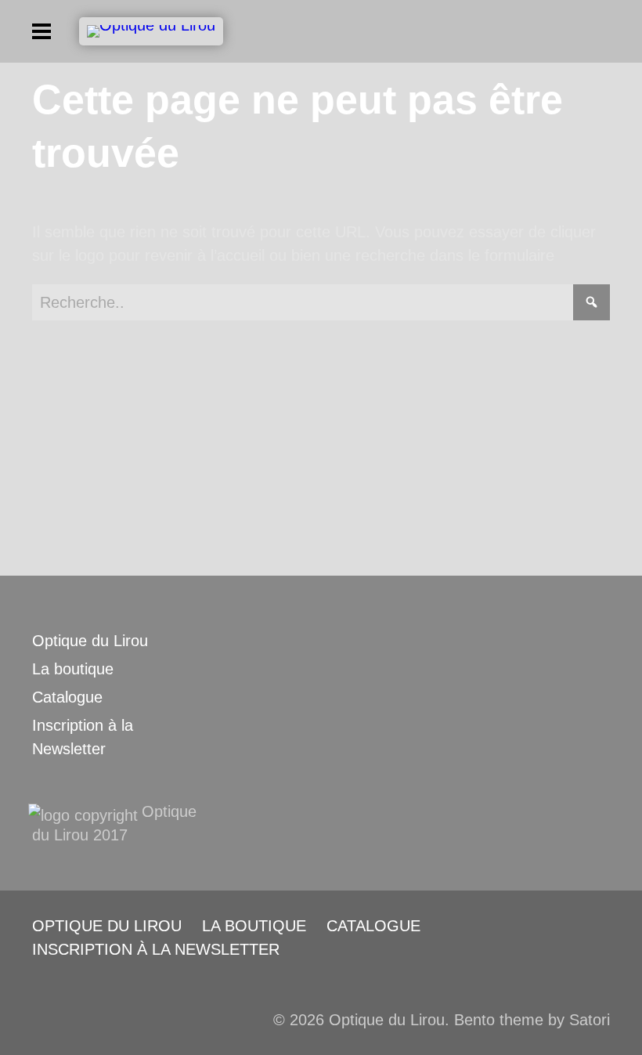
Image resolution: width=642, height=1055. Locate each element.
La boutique (73, 668)
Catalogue (67, 697)
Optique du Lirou (90, 640)
